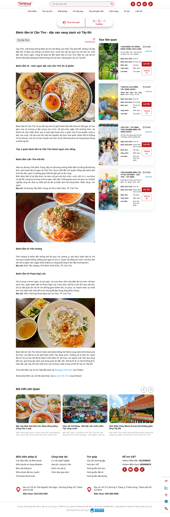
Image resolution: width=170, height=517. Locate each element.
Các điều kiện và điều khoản (29, 461)
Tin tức (127, 11)
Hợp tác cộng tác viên (61, 464)
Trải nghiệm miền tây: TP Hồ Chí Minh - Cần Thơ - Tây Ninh (131, 174)
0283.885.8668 (112, 494)
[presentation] (144, 390)
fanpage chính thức (63, 370)
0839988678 (145, 464)
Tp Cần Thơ (23, 40)
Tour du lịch (47, 11)
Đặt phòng (62, 11)
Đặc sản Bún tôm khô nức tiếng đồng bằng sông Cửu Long (37, 427)
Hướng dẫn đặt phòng (97, 476)
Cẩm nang (113, 11)
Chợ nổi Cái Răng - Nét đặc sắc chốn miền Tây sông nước (83, 427)
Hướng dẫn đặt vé (95, 472)
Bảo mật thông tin (24, 468)
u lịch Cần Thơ (62, 376)
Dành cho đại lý (58, 468)
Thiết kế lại (147, 72)
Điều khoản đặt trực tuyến (27, 472)
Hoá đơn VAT (93, 464)
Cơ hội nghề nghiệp (60, 461)
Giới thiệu (32, 11)
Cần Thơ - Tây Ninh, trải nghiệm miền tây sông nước (131, 129)
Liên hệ (139, 11)
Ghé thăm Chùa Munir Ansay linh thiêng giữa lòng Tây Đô (131, 427)
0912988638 (144, 461)
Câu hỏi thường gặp (96, 461)
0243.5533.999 (41, 494)
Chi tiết (146, 64)
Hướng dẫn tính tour (96, 468)
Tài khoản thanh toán (25, 476)
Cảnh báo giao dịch (60, 472)
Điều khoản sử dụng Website (29, 464)
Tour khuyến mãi (96, 11)
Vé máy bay (78, 11)
